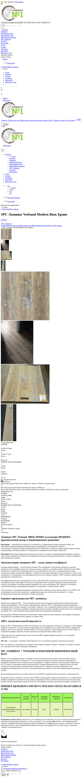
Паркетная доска (13, 225)
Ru (11, 191)
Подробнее (19, 2)
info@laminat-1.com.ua (10, 67)
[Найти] (2, 27)
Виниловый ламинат (40, 225)
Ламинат (4, 225)
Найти (4, 775)
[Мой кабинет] (2, 148)
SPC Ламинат (6, 757)
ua (1, 90)
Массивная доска (26, 225)
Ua (11, 193)
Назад (14, 156)
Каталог (12, 158)
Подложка (58, 225)
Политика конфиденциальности (15, 768)
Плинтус (51, 225)
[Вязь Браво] (25, 320)
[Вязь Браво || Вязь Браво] (17, 363)
